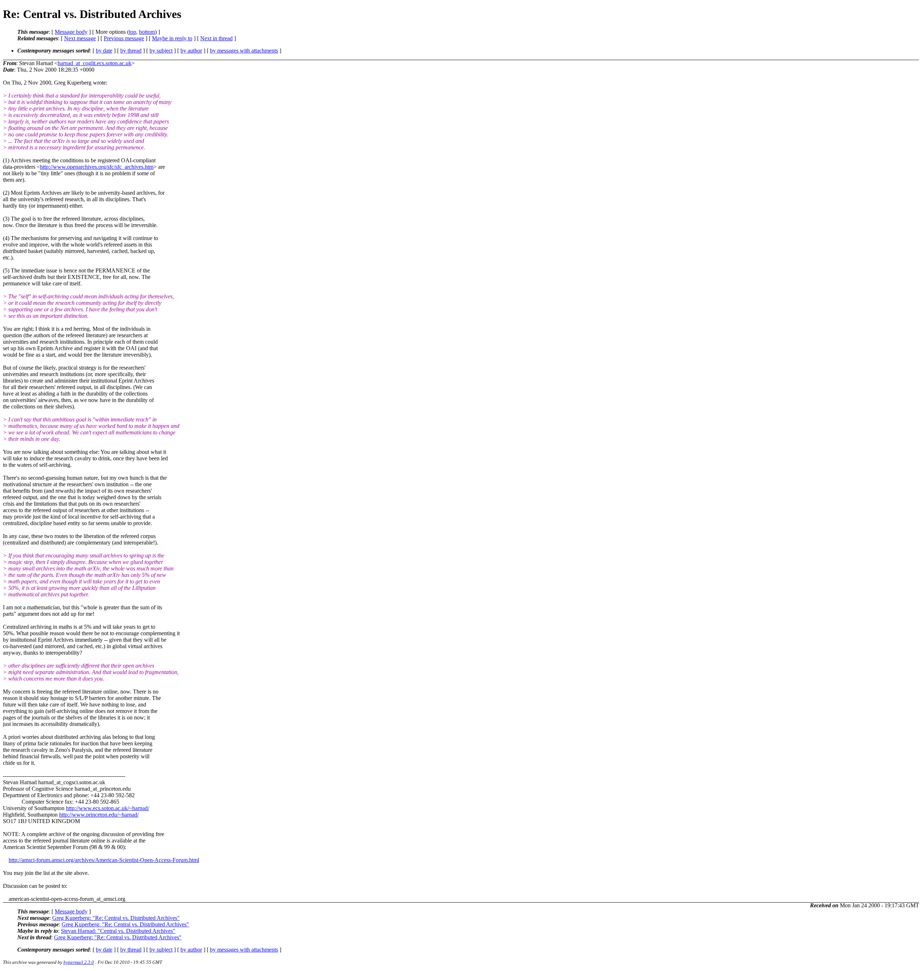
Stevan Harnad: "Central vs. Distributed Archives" (118, 931)
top (132, 32)
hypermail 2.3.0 (78, 962)
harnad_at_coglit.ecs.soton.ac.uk (94, 63)
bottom (147, 32)
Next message (80, 38)
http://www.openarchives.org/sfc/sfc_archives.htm (96, 167)
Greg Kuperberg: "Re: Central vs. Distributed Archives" (116, 918)
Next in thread (216, 38)
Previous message (124, 38)
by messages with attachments (244, 51)
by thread (131, 51)
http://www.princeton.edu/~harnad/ (99, 815)
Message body (71, 32)
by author (191, 51)
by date (104, 51)
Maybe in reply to (172, 38)
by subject (161, 51)
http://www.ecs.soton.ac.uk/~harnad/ (107, 808)
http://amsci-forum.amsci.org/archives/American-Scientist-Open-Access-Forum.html (104, 860)
